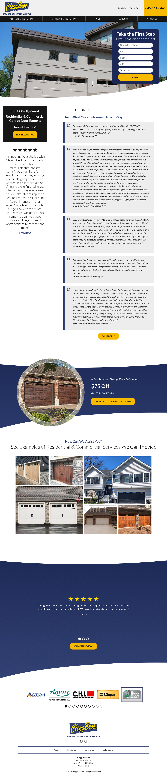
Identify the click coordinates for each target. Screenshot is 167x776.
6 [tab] (85, 706)
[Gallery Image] (32, 470)
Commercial (89, 750)
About (56, 750)
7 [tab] (89, 706)
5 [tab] (81, 706)
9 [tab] (97, 706)
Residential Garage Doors (21, 19)
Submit (136, 77)
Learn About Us (25, 134)
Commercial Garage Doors (64, 19)
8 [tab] (93, 706)
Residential (71, 750)
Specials (121, 8)
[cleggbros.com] (17, 8)
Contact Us (152, 19)
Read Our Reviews (83, 646)
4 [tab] (78, 706)
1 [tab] (80, 639)
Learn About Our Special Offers (113, 401)
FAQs (97, 19)
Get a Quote (136, 8)
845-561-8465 (155, 8)
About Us (123, 19)
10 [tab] (101, 706)
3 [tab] (87, 639)
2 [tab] (83, 639)
